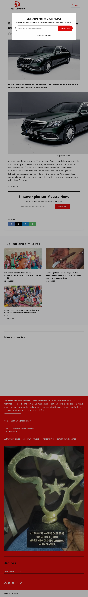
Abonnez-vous (65, 28)
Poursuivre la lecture (44, 35)
